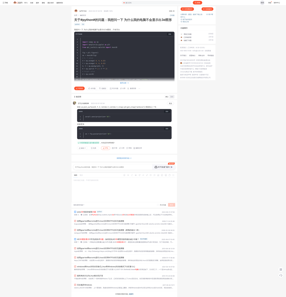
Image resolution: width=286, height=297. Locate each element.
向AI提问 (208, 9)
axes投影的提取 (86, 212)
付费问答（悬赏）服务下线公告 (192, 14)
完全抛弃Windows (84, 285)
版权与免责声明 (185, 75)
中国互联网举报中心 (187, 69)
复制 (169, 34)
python (77, 24)
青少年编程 (143, 239)
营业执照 (207, 63)
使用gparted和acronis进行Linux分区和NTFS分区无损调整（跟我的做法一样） (108, 230)
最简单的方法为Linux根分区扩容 (90, 276)
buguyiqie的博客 (80, 224)
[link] (75, 15)
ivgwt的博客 (78, 251)
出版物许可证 (204, 75)
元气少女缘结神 (83, 103)
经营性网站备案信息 (203, 60)
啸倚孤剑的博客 (79, 269)
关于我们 (183, 55)
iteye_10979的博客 (81, 260)
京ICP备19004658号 (187, 60)
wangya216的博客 (80, 233)
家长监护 (209, 66)
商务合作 (201, 55)
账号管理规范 (197, 72)
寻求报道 (210, 55)
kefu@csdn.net (198, 51)
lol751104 (82, 11)
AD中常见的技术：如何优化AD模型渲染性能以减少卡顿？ (108, 239)
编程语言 (83, 15)
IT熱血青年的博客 (80, 278)
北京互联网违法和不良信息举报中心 (192, 66)
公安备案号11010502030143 (192, 63)
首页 (75, 15)
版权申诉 (195, 75)
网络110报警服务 (201, 69)
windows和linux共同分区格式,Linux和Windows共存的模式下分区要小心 (106, 266)
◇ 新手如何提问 (186, 19)
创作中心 (277, 3)
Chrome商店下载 (186, 72)
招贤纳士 (192, 55)
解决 (83, 148)
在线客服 (208, 51)
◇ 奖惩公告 (185, 22)
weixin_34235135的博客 (83, 288)
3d (83, 24)
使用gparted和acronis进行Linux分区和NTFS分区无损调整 (100, 221)
